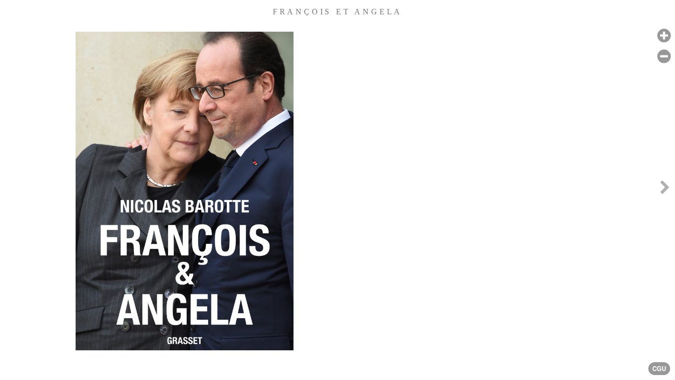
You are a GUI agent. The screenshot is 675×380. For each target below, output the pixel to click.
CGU (659, 368)
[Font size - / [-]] (664, 57)
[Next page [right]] (664, 190)
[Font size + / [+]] (664, 36)
